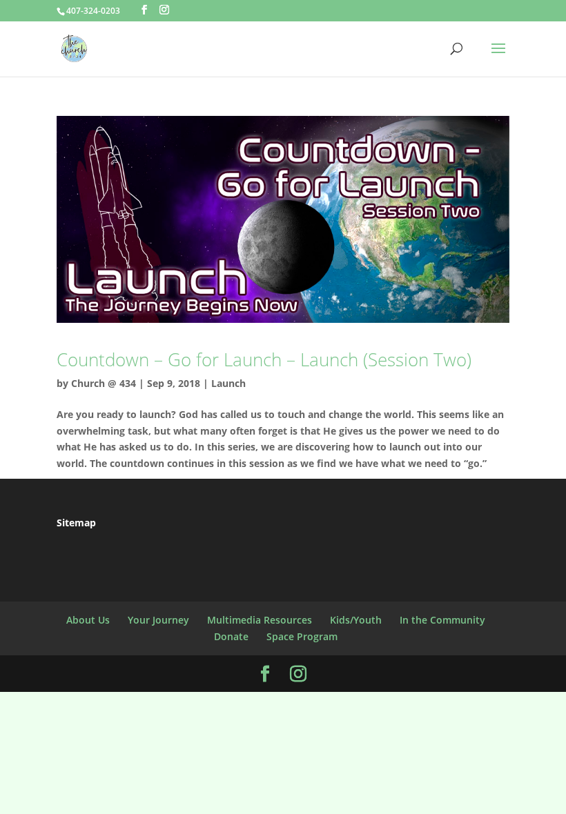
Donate (231, 636)
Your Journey (158, 619)
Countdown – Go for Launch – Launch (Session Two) (264, 359)
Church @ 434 (103, 383)
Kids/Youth (356, 619)
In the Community (442, 619)
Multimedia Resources (259, 619)
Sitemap (76, 522)
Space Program (302, 636)
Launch (228, 383)
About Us (88, 619)
